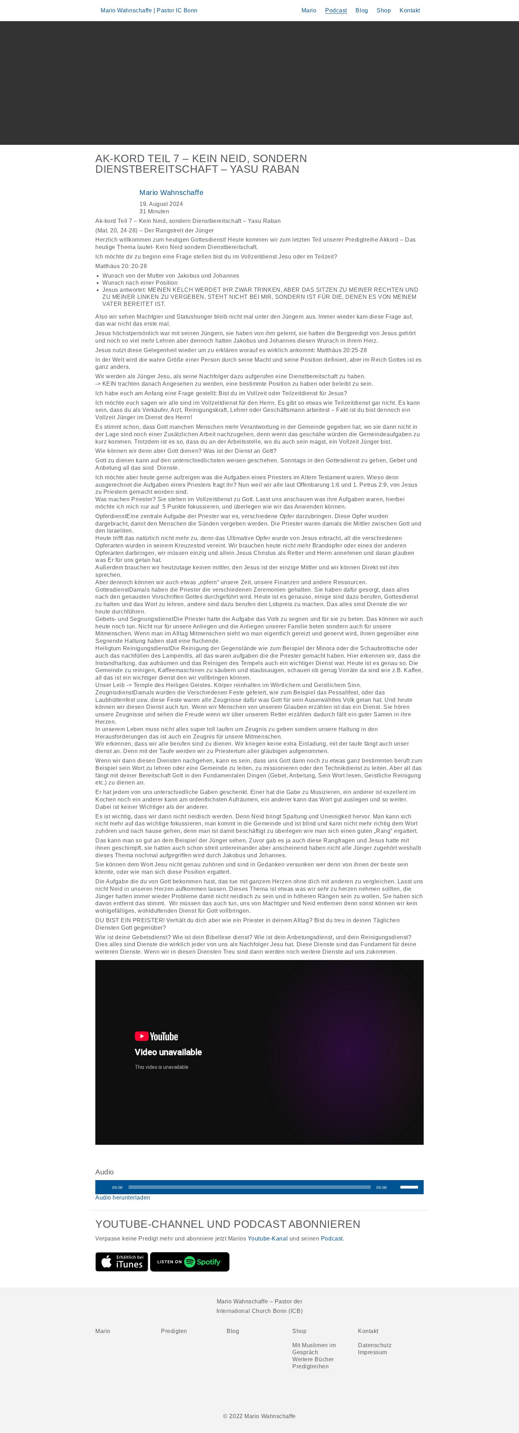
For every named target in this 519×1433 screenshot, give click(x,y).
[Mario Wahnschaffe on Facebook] (230, 1393)
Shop (384, 10)
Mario (309, 10)
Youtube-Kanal (268, 1239)
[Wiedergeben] (104, 1187)
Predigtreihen (310, 1366)
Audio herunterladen (122, 1198)
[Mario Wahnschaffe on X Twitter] (269, 1393)
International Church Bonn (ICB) (259, 1311)
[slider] (410, 1186)
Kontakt (410, 10)
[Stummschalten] (394, 1187)
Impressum (372, 1352)
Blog (362, 10)
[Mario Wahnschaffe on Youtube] (249, 1393)
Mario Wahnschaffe (171, 192)
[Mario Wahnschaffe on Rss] (288, 1393)
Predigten (174, 1331)
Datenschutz (375, 1345)
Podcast (336, 10)
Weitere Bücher (313, 1359)
